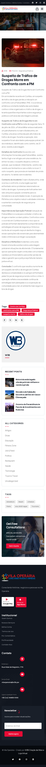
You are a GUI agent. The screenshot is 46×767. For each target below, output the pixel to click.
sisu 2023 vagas (21, 506)
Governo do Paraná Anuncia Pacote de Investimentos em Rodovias (28, 407)
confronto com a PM (11, 310)
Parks (9, 506)
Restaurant (10, 461)
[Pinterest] (44, 2)
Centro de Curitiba (17, 306)
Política (8, 455)
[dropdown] (42, 9)
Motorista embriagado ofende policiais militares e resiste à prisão (27, 382)
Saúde (8, 466)
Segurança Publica (26, 71)
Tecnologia (10, 471)
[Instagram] (40, 2)
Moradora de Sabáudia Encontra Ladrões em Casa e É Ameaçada (28, 395)
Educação (9, 440)
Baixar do (6, 601)
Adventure (10, 502)
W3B (5, 71)
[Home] (10, 9)
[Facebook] (32, 2)
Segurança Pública (30, 310)
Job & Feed (9, 450)
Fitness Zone (10, 445)
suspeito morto (9, 314)
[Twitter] (36, 2)
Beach (21, 502)
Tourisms (35, 506)
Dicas (7, 435)
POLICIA (15, 71)
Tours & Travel (11, 476)
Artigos (8, 430)
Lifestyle (31, 502)
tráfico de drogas (26, 314)
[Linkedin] (33, 759)
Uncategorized (11, 481)
